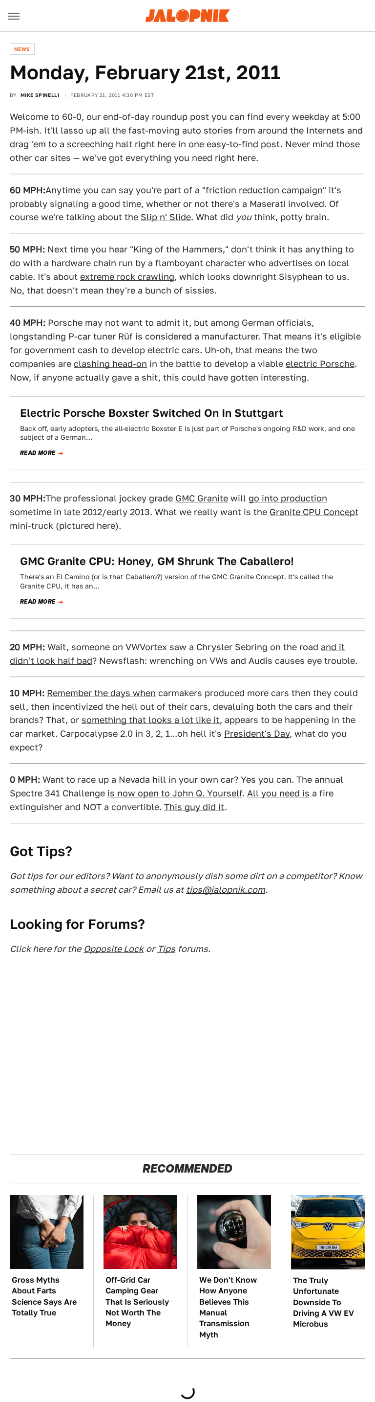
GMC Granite (201, 498)
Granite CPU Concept (314, 512)
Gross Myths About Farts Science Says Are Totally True (44, 1296)
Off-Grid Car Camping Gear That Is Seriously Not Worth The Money (137, 1302)
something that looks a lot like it (151, 720)
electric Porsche (320, 364)
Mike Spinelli (40, 95)
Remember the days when (101, 693)
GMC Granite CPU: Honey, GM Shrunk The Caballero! (157, 561)
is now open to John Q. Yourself (174, 793)
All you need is (278, 793)
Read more (38, 453)
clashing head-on (110, 364)
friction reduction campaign (264, 190)
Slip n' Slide (166, 217)
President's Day (257, 733)
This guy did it (194, 807)
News (22, 49)
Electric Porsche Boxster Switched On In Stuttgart (151, 413)
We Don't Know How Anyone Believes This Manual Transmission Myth (228, 1307)
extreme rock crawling (127, 276)
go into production (288, 498)
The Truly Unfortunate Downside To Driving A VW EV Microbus (323, 1302)
